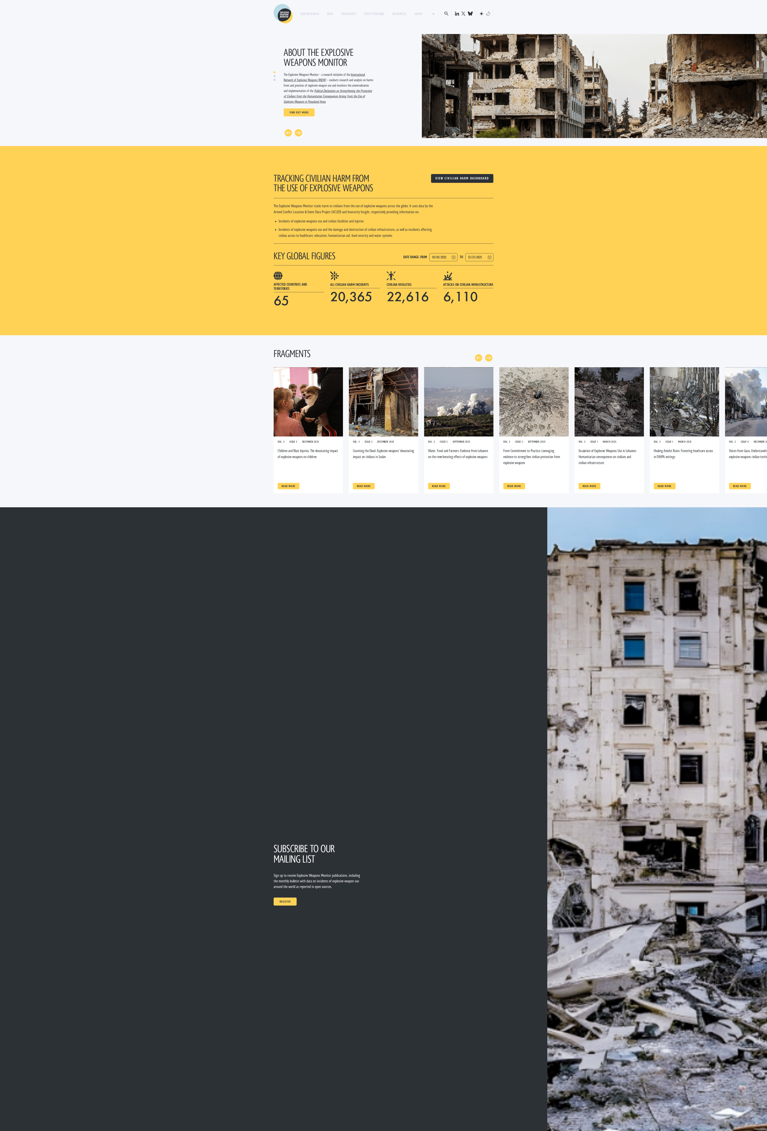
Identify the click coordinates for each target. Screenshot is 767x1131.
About (418, 14)
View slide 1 (274, 72)
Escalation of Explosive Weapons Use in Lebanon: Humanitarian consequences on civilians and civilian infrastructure (608, 457)
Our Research (310, 14)
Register (285, 901)
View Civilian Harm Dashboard (462, 178)
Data (330, 14)
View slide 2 (274, 76)
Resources (399, 14)
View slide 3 (274, 80)
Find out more (299, 112)
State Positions (374, 14)
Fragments (348, 14)
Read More (288, 486)
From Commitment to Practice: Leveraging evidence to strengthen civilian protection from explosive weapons (531, 457)
